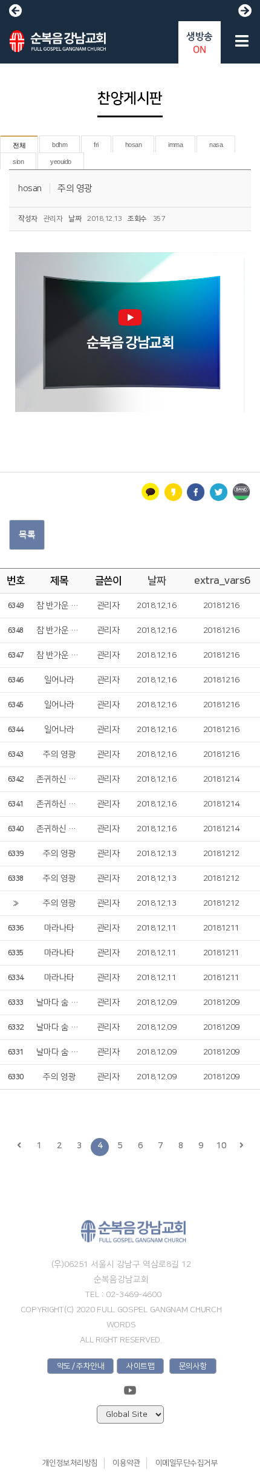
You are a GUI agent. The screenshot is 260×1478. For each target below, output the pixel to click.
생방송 (199, 43)
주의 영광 (75, 188)
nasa (216, 144)
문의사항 (193, 1366)
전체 (19, 145)
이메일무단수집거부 (186, 1463)
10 (221, 1146)
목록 (27, 534)
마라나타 (59, 928)
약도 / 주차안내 (81, 1366)
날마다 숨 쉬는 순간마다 (59, 1002)
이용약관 (126, 1463)
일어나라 (59, 680)
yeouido (60, 161)
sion (18, 161)
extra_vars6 (222, 580)
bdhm (59, 144)
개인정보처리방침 (70, 1463)
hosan (133, 144)
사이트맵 (140, 1366)
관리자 (108, 605)
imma (175, 144)
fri (96, 144)
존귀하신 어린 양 (59, 779)
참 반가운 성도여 (59, 605)
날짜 (156, 580)
